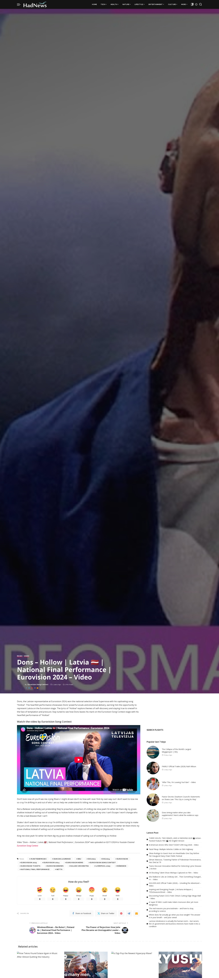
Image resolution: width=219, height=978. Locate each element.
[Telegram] (34, 688)
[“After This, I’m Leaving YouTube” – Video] (153, 784)
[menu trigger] (20, 4)
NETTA (59, 869)
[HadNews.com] (35, 4)
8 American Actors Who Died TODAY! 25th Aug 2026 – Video (174, 845)
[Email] (37, 688)
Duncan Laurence (62, 859)
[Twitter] (29, 688)
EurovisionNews (55, 866)
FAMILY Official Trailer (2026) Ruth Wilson (179, 766)
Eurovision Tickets (30, 866)
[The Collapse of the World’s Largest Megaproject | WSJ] (153, 752)
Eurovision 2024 (51, 863)
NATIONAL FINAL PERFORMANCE (35, 869)
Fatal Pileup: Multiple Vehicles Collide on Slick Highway (171, 849)
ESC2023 (91, 859)
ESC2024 (106, 859)
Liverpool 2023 (103, 866)
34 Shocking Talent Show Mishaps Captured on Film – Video (173, 872)
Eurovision (122, 859)
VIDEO (26, 656)
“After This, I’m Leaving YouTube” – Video (179, 782)
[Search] (200, 4)
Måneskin (121, 866)
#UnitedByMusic (39, 859)
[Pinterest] (32, 688)
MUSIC (20, 656)
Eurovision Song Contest (38, 684)
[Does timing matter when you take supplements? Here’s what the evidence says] (153, 815)
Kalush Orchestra (79, 866)
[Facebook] (26, 688)
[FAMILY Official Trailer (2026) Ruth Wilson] (153, 768)
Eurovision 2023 (29, 863)
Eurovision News (74, 863)
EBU (79, 859)
